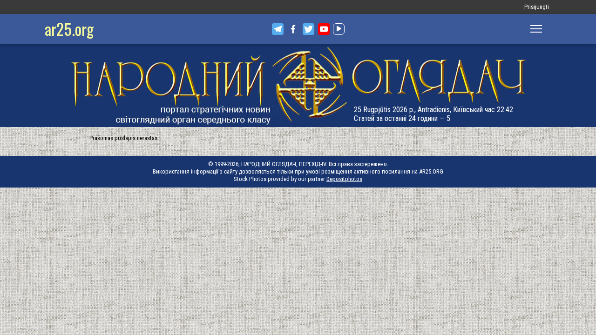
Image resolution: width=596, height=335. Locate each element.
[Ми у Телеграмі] (278, 29)
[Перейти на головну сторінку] (298, 85)
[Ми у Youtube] (324, 29)
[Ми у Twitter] (308, 29)
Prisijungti (536, 6)
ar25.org (69, 28)
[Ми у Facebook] (293, 29)
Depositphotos (344, 178)
